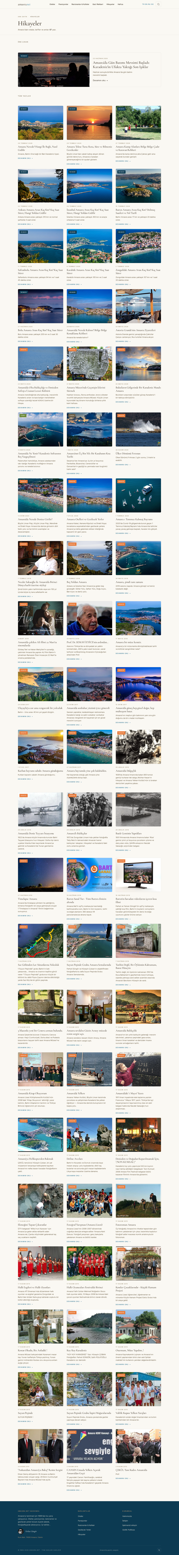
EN (146, 4)
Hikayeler (110, 4)
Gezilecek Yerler (84, 1530)
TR (143, 4)
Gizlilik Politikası (128, 1530)
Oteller (52, 4)
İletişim (125, 1521)
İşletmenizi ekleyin (129, 1525)
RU (149, 4)
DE (152, 4)
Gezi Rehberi (98, 4)
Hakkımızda (127, 1516)
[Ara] (158, 4)
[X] (159, 1550)
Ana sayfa (22, 16)
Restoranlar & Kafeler (80, 4)
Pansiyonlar (63, 4)
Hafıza (120, 4)
